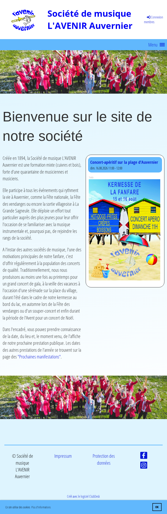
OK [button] (157, 507)
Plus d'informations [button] (41, 507)
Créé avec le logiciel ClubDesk (83, 496)
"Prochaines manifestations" (39, 356)
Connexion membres (153, 19)
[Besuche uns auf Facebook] (143, 456)
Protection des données (104, 459)
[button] (125, 221)
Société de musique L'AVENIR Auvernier (89, 19)
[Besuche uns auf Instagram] (143, 466)
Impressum (63, 456)
